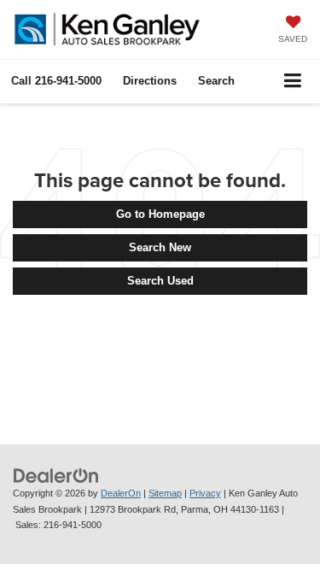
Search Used (160, 280)
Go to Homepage (160, 214)
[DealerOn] (56, 474)
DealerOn (121, 493)
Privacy (205, 493)
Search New (160, 247)
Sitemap (165, 493)
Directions (150, 80)
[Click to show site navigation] (293, 81)
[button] (56, 81)
